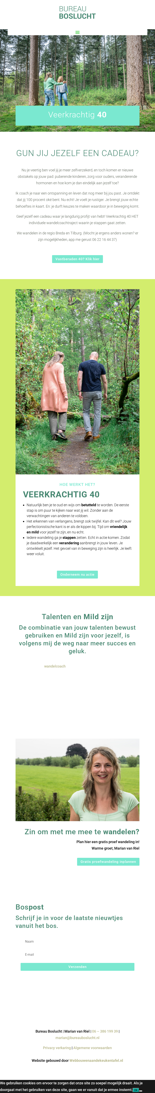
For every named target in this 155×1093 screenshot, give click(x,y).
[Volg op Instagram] (136, 1011)
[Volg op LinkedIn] (120, 1011)
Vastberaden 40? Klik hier (77, 259)
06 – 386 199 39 (105, 1031)
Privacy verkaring (57, 1048)
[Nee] (140, 1091)
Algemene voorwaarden (92, 1048)
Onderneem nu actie (77, 574)
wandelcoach (55, 666)
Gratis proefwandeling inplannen (108, 862)
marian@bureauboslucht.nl (77, 1038)
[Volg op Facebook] (128, 1011)
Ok (135, 1090)
